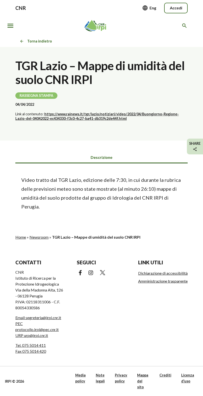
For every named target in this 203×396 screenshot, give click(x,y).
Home (20, 237)
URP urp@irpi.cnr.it (31, 335)
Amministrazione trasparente (163, 281)
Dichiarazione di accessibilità (163, 273)
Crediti (165, 375)
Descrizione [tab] (101, 157)
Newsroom (39, 237)
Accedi (176, 7)
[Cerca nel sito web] (185, 26)
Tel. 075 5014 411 (30, 345)
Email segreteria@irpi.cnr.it (38, 317)
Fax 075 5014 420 (30, 351)
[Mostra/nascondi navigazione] (10, 26)
